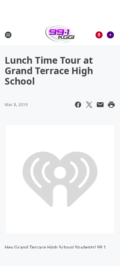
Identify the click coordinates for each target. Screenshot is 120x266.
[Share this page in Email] (100, 105)
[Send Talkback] (99, 34)
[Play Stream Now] (110, 34)
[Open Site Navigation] (8, 34)
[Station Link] (60, 34)
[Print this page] (111, 105)
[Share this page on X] (89, 105)
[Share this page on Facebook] (78, 105)
